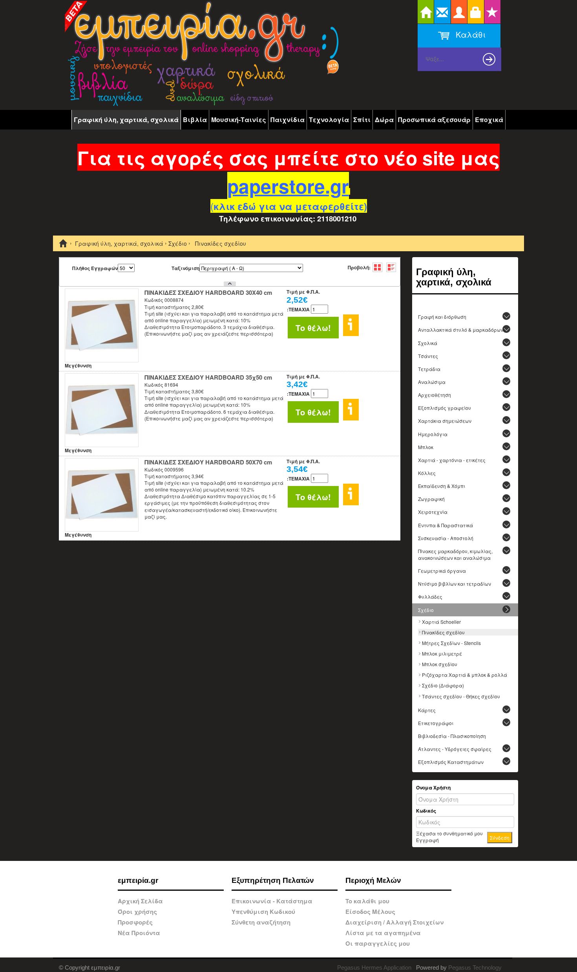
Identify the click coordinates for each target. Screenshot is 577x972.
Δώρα (384, 119)
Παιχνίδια (287, 119)
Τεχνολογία (329, 119)
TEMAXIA (298, 309)
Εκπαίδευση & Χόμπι (441, 485)
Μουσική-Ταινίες (238, 119)
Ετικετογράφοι (435, 723)
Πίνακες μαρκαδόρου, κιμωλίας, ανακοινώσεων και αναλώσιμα (455, 554)
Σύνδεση (499, 837)
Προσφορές (135, 922)
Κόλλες (427, 473)
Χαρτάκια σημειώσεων (444, 420)
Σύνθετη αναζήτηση (261, 922)
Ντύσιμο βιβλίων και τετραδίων (454, 583)
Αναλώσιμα (432, 381)
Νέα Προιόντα (139, 932)
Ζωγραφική (431, 498)
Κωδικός (426, 811)
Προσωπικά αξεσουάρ (434, 119)
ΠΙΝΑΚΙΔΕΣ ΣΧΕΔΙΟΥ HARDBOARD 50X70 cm (208, 462)
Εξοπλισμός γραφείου (444, 407)
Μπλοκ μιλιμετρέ (442, 653)
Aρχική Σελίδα (140, 901)
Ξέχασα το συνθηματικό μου (449, 833)
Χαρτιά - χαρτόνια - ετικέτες (452, 460)
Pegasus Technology (475, 967)
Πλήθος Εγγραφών (95, 268)
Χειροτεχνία (432, 511)
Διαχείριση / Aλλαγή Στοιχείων (394, 922)
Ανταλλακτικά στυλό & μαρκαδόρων (460, 329)
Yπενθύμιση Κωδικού (263, 911)
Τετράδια (429, 368)
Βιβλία (195, 119)
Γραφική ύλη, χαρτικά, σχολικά (126, 119)
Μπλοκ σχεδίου (439, 664)
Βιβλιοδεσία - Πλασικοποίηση (452, 736)
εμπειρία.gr (138, 880)
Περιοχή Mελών (373, 880)
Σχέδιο (177, 244)
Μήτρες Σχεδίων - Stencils (451, 642)
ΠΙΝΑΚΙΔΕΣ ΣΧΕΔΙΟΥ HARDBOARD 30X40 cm (208, 292)
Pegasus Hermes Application (375, 967)
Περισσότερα (351, 325)
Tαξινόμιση (185, 268)
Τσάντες (428, 356)
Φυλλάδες (430, 596)
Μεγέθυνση (78, 365)
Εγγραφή (427, 840)
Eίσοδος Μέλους (370, 911)
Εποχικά (489, 119)
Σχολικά (427, 343)
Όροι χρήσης (137, 911)
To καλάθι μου (367, 901)
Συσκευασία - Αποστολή (445, 538)
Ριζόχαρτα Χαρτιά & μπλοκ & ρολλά (464, 674)
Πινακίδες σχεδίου (443, 632)
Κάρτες (427, 710)
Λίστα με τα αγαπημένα (383, 932)
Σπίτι (362, 119)
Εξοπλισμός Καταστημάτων (451, 761)
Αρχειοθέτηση (434, 394)
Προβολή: (359, 267)
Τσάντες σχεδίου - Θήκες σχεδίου (461, 696)
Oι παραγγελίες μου (377, 943)
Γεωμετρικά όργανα (442, 570)
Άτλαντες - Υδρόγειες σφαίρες (454, 748)
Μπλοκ (425, 447)
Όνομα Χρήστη (433, 787)
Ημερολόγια (432, 434)
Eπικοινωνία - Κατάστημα (272, 901)
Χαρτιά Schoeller (441, 621)
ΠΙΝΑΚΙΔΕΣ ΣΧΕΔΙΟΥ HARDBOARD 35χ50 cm (208, 377)
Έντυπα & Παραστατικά (445, 525)
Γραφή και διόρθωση (442, 316)
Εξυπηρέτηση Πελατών (273, 880)
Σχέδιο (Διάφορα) (443, 685)
